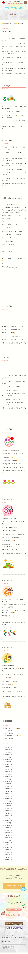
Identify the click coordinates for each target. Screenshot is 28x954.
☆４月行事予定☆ (7, 429)
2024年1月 (7, 813)
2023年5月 (7, 830)
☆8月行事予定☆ (7, 86)
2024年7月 (7, 803)
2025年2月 (7, 786)
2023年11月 (7, 818)
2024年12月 (8, 791)
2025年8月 (7, 774)
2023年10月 (8, 820)
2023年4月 (7, 832)
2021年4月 (7, 859)
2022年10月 (8, 847)
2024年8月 (7, 801)
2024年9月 (7, 798)
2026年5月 (7, 752)
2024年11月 (7, 793)
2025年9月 (7, 771)
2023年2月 (7, 837)
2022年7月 (7, 854)
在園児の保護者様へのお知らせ (14, 886)
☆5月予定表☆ (6, 357)
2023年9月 (7, 823)
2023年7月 (7, 825)
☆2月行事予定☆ (7, 580)
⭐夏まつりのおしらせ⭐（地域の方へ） (14, 728)
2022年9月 (7, 849)
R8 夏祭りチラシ (6, 31)
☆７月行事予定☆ (7, 140)
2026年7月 (7, 747)
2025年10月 (8, 769)
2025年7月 (7, 776)
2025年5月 (7, 781)
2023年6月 (7, 827)
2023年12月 (8, 815)
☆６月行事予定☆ (7, 306)
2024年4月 (7, 808)
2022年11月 (7, 845)
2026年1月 (7, 761)
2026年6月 (7, 749)
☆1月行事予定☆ (7, 647)
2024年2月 (7, 810)
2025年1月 (7, 788)
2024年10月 (8, 796)
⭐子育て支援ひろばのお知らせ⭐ (12, 198)
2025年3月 (7, 783)
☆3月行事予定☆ (7, 499)
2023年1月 (7, 840)
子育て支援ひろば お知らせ (9, 267)
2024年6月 (7, 805)
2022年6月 (7, 857)
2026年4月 (7, 754)
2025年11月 (7, 766)
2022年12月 (8, 842)
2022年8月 (7, 852)
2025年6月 (7, 779)
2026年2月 (7, 759)
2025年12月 (8, 764)
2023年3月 (7, 835)
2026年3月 (7, 757)
